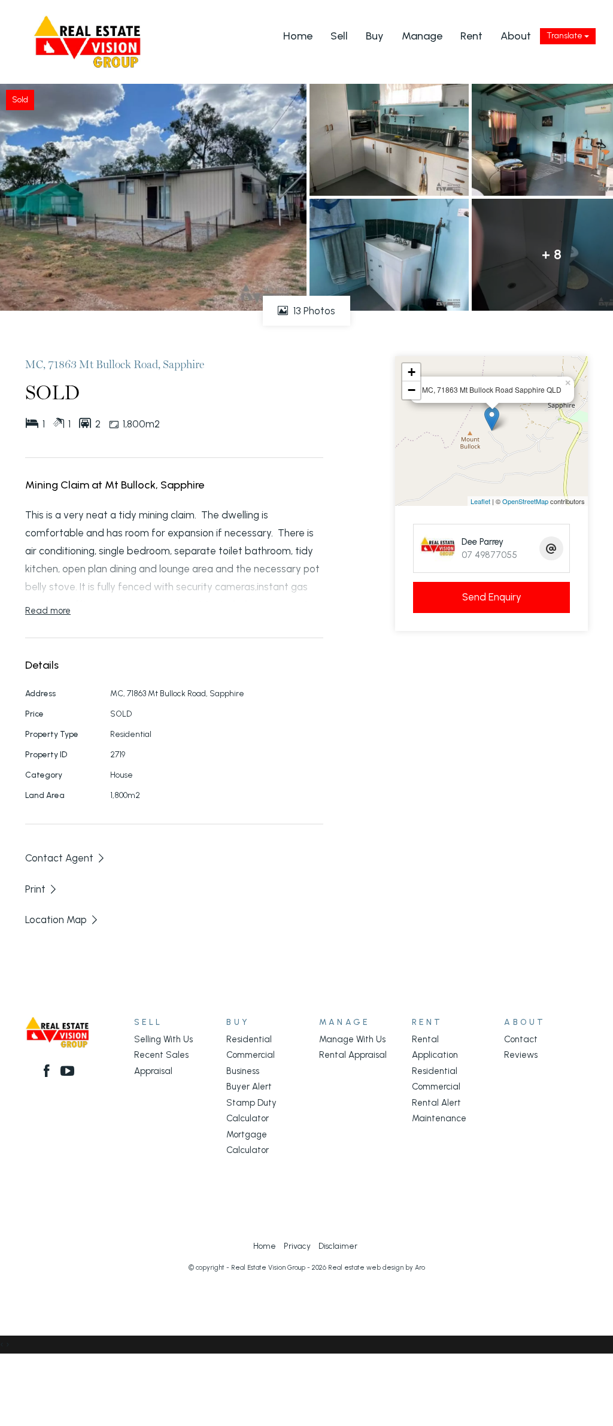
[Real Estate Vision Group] (87, 41)
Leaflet (480, 501)
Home (297, 36)
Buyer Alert (249, 1086)
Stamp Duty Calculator (251, 1110)
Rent (471, 36)
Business (242, 1071)
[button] (41, 889)
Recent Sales (161, 1054)
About (515, 36)
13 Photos (313, 311)
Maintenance (439, 1118)
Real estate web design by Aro (376, 1268)
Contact (521, 1039)
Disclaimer (337, 1246)
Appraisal (153, 1071)
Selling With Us (163, 1039)
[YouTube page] (68, 1072)
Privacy (297, 1246)
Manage (422, 36)
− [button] (411, 390)
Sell (339, 36)
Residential (249, 1039)
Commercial (250, 1054)
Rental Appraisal (353, 1054)
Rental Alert (436, 1102)
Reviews (521, 1054)
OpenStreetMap (525, 501)
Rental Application (435, 1047)
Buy (375, 36)
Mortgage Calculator (247, 1142)
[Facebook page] (48, 1072)
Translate (565, 36)
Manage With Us (352, 1039)
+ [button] (411, 372)
